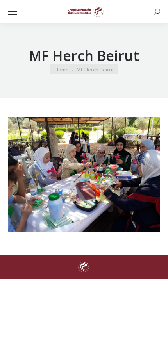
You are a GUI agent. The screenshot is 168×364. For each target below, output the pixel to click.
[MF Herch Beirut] (84, 174)
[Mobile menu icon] (12, 11)
